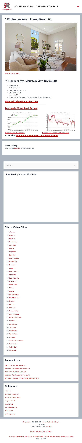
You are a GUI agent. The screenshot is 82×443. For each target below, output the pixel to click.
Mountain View (14, 298)
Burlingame (13, 242)
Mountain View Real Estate (21, 108)
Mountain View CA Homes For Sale (36, 6)
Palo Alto (12, 308)
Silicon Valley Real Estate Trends (41, 431)
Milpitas (11, 291)
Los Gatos (12, 281)
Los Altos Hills (14, 278)
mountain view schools (13, 397)
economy (8, 391)
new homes (9, 404)
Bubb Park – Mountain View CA (15, 365)
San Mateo (13, 331)
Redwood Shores (15, 317)
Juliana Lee (26, 422)
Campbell (12, 245)
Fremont (12, 265)
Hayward (12, 268)
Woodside (12, 350)
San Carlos (13, 324)
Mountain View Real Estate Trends (61, 436)
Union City (12, 347)
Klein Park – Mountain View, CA (15, 372)
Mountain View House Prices (14, 133)
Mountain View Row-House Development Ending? (22, 378)
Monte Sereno (14, 294)
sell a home (9, 411)
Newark (11, 301)
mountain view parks (12, 394)
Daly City (12, 255)
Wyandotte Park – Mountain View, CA (17, 368)
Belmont (12, 235)
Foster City (13, 262)
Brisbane (12, 238)
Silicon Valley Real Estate (51, 422)
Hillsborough (13, 271)
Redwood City (14, 314)
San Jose (12, 327)
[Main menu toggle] (78, 6)
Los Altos (12, 275)
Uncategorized (10, 414)
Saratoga (12, 337)
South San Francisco (16, 340)
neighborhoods (10, 401)
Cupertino (12, 252)
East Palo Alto (14, 258)
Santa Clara (13, 334)
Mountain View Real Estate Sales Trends (37, 135)
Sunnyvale (12, 344)
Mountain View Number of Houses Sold (55, 133)
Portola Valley (13, 311)
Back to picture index (12, 74)
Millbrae (11, 288)
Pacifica (11, 304)
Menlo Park (13, 285)
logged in (17, 148)
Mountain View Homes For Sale (21, 101)
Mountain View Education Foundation (17, 375)
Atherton (12, 232)
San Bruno (12, 321)
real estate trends (11, 407)
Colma (11, 248)
